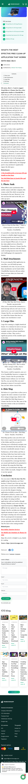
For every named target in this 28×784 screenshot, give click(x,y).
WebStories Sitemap (6, 719)
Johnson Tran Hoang (16, 67)
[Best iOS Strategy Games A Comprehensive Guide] (23, 617)
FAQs (16, 734)
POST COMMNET (5, 598)
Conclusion (6, 83)
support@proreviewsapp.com (11, 758)
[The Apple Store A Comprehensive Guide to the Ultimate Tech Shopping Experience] (5, 617)
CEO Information (5, 713)
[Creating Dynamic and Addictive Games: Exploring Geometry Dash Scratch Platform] (23, 654)
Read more (3, 646)
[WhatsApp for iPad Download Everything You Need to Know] (14, 654)
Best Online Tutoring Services (10, 529)
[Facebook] (10, 550)
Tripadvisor (4, 739)
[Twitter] (12, 550)
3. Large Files (7, 79)
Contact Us (17, 728)
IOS (2, 728)
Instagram (17, 554)
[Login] (26, 4)
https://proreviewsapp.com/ (14, 543)
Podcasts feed (5, 716)
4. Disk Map (6, 81)
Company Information (6, 711)
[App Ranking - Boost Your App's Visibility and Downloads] (5, 654)
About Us (17, 731)
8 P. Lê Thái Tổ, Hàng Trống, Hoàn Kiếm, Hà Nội (14, 762)
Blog (16, 736)
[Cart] (23, 4)
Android (3, 731)
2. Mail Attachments (8, 77)
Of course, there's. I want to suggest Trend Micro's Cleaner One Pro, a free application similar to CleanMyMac (13, 90)
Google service (5, 736)
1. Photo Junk (7, 75)
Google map (4, 721)
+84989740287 (8, 755)
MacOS (3, 734)
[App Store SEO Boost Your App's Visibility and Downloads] (14, 617)
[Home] (13, 4)
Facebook (12, 554)
